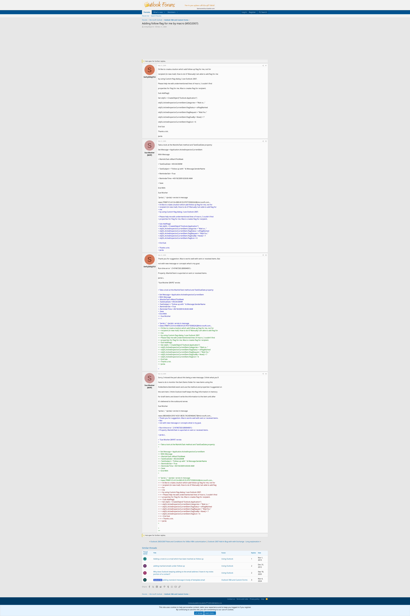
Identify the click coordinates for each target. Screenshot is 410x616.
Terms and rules (242, 599)
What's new (158, 12)
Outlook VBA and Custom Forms (234, 580)
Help (262, 599)
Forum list (145, 16)
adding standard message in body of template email (179, 580)
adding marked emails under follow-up (169, 566)
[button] (164, 12)
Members (171, 12)
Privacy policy (254, 599)
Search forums (156, 16)
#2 (266, 141)
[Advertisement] (194, 44)
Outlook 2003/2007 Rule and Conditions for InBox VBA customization (178, 541)
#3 (266, 255)
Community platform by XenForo (205, 603)
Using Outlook (227, 559)
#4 (266, 374)
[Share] (263, 65)
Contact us (231, 599)
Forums (147, 12)
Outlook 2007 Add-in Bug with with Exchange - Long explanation (234, 541)
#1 (266, 65)
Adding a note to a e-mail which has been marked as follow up (178, 559)
